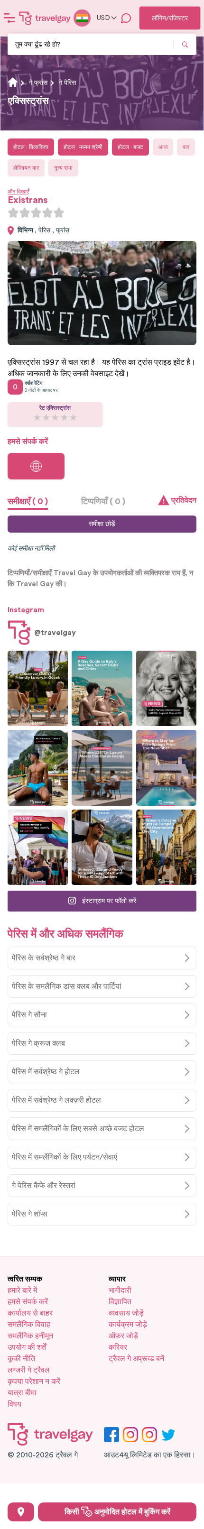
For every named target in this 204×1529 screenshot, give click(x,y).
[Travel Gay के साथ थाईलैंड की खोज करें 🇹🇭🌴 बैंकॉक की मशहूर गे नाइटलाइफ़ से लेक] (38, 767)
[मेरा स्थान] (21, 1511)
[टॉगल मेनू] (9, 18)
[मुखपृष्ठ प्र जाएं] (45, 18)
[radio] (13, 212)
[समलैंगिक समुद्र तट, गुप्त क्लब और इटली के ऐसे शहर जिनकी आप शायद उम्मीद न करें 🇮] (102, 688)
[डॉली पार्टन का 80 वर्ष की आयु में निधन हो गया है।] (166, 688)
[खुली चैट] (126, 18)
